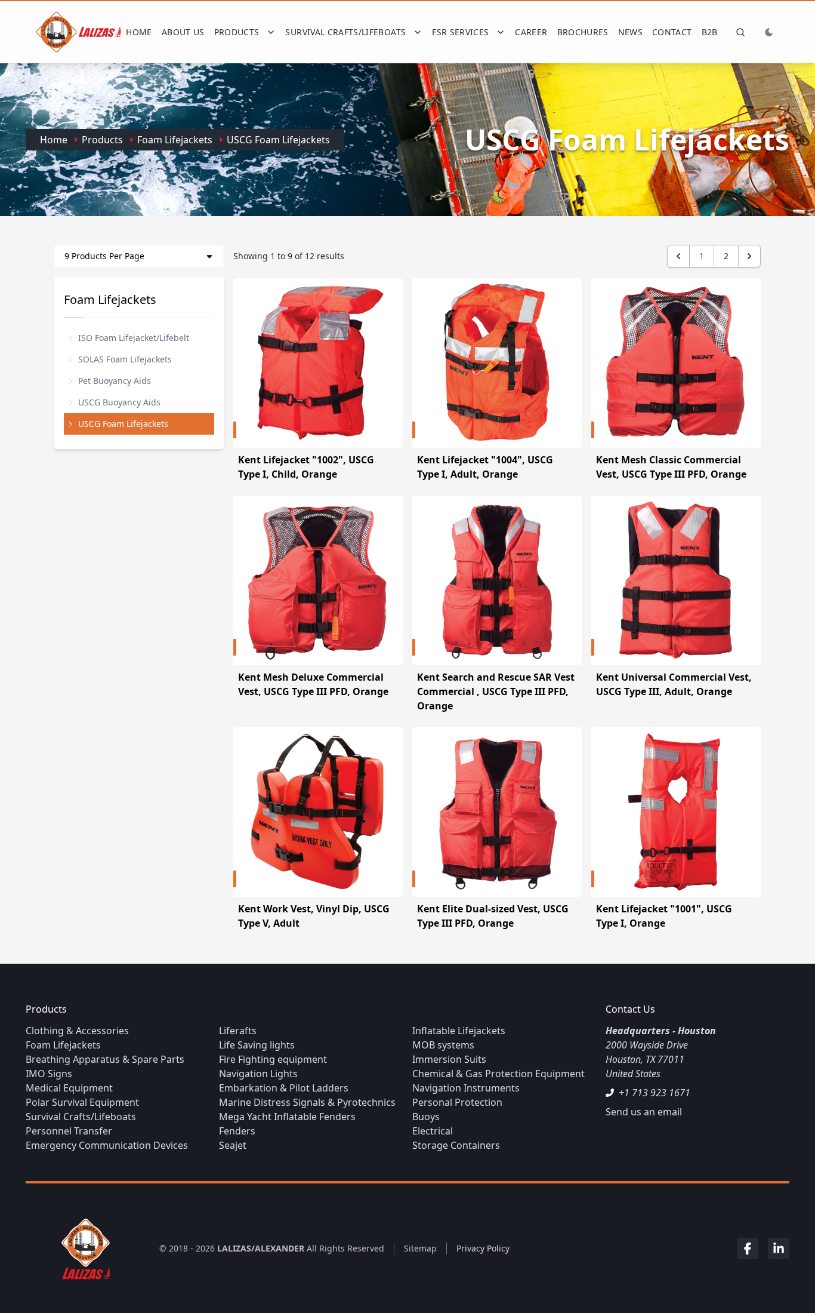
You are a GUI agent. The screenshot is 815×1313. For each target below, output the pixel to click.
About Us (183, 32)
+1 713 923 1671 (654, 1092)
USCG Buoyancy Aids (119, 402)
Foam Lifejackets (174, 139)
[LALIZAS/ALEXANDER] (83, 1248)
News (630, 32)
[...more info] (318, 363)
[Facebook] (747, 1248)
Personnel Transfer (69, 1130)
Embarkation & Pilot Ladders (283, 1087)
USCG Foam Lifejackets (278, 139)
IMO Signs (49, 1073)
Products (102, 139)
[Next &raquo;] (749, 256)
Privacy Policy (483, 1248)
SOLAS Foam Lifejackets (125, 359)
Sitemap (420, 1248)
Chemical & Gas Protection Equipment (498, 1073)
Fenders (237, 1130)
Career (531, 32)
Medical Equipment (69, 1087)
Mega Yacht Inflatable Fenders (287, 1116)
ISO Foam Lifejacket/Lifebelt (133, 337)
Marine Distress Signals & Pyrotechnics (307, 1102)
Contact (671, 32)
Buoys (426, 1116)
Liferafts (238, 1030)
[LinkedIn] (778, 1248)
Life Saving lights (257, 1044)
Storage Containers (456, 1145)
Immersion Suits (449, 1059)
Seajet (232, 1145)
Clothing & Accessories (77, 1030)
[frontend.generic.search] (738, 32)
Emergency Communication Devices (107, 1145)
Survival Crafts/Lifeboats (81, 1116)
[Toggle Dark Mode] (769, 32)
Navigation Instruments (466, 1087)
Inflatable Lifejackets (458, 1030)
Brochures (583, 32)
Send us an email (644, 1111)
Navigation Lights (258, 1073)
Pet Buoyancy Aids (114, 380)
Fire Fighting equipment (273, 1059)
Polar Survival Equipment (82, 1102)
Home (139, 32)
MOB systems (443, 1044)
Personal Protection (457, 1102)
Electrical (432, 1130)
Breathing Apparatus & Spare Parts (105, 1059)
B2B (710, 32)
